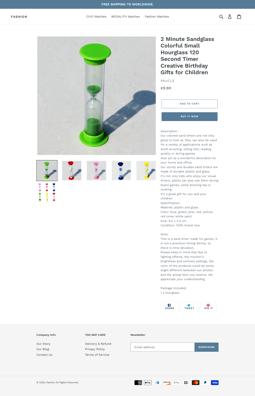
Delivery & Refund (98, 344)
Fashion (19, 17)
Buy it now (189, 116)
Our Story (43, 344)
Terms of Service (97, 355)
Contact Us (44, 355)
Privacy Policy (95, 349)
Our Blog (42, 349)
